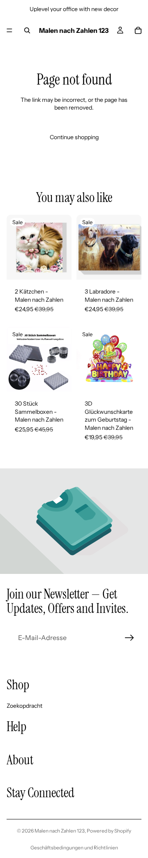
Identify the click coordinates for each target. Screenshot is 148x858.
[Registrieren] (129, 638)
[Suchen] (27, 30)
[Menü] (9, 30)
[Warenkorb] (138, 30)
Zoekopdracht (24, 705)
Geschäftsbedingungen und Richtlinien (74, 847)
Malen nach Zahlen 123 (60, 831)
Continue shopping (74, 137)
